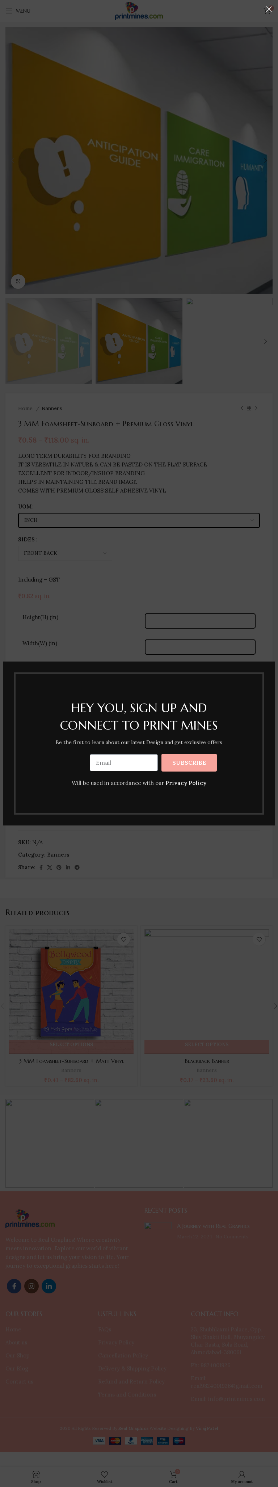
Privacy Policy (185, 783)
